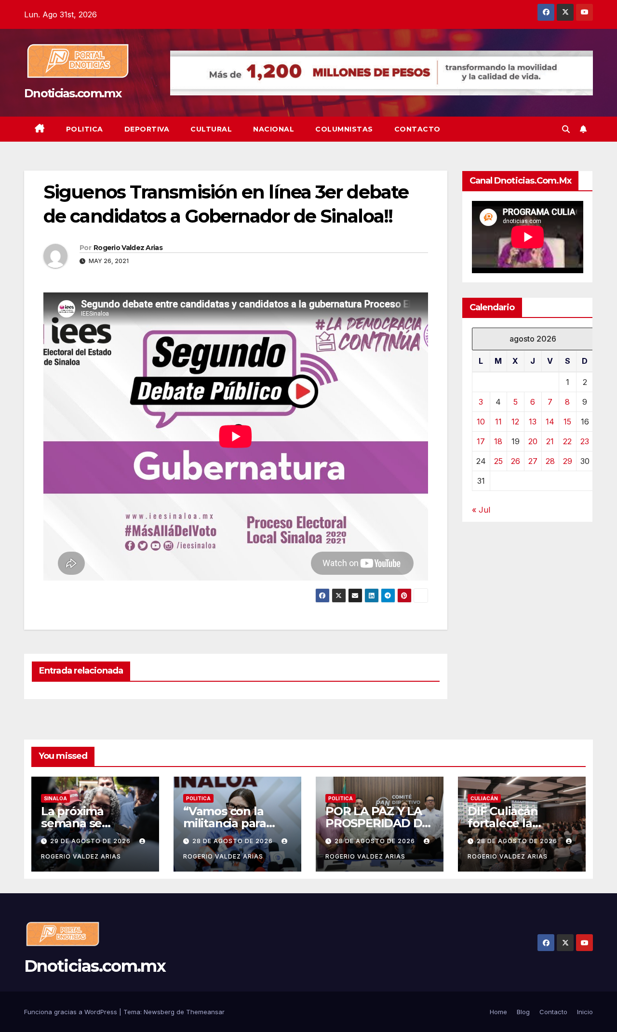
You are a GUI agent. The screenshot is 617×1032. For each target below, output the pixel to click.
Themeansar (205, 1012)
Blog (523, 1012)
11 (498, 421)
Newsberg (159, 1012)
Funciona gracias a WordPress (71, 1012)
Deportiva (147, 129)
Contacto (417, 129)
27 (532, 461)
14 (550, 421)
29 (567, 461)
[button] (566, 129)
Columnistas (344, 129)
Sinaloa (55, 798)
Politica (84, 129)
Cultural (211, 129)
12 (515, 421)
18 (498, 441)
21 (550, 441)
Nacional (273, 129)
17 (481, 441)
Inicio (585, 1012)
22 (567, 441)
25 (498, 461)
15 (567, 421)
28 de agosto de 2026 (233, 841)
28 (550, 461)
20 (532, 441)
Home (498, 1012)
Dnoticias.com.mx (72, 93)
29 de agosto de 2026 (91, 841)
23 (584, 441)
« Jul (481, 510)
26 (515, 461)
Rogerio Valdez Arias (128, 247)
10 (481, 421)
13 (533, 421)
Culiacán (484, 798)
